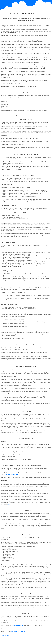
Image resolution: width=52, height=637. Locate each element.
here (9, 504)
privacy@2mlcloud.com (11, 474)
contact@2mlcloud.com (18, 631)
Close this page (5, 635)
